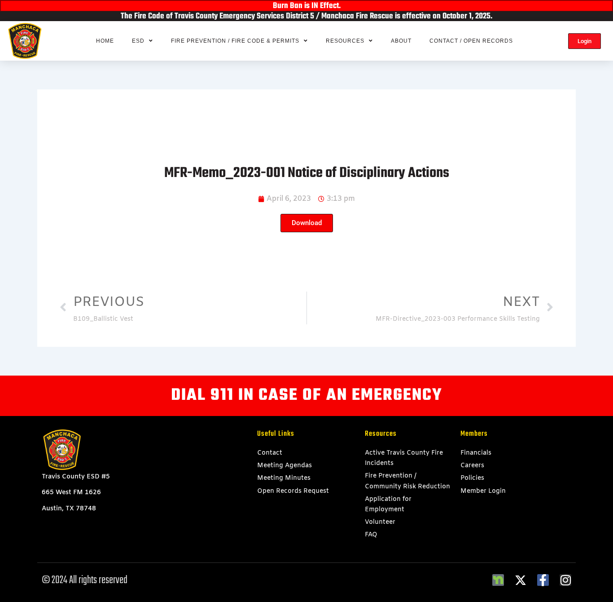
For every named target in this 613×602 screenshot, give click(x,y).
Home (105, 41)
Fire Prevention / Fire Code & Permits (235, 41)
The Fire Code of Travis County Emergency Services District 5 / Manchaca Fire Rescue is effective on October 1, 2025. (306, 16)
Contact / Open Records (471, 41)
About (401, 41)
